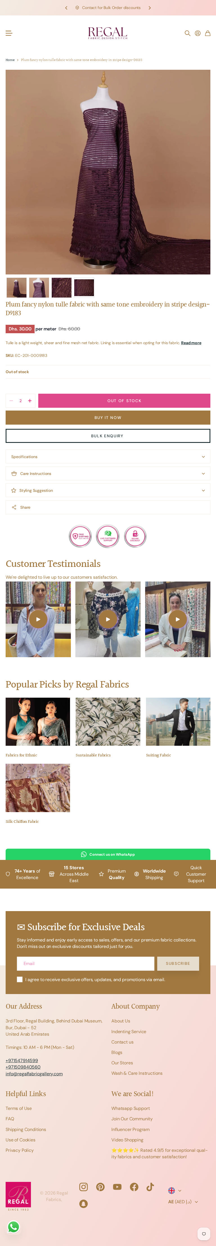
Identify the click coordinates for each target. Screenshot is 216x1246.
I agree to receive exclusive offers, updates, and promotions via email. (95, 980)
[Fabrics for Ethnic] (38, 722)
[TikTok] (150, 1187)
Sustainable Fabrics (93, 755)
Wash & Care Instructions (137, 1073)
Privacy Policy (20, 1150)
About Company (135, 1007)
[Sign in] (198, 33)
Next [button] (149, 7)
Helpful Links (26, 1094)
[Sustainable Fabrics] (108, 722)
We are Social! (132, 1094)
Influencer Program (130, 1129)
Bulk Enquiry (108, 435)
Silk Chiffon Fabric (22, 821)
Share (25, 507)
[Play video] (38, 619)
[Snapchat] (83, 1204)
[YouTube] (117, 1187)
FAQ (10, 1119)
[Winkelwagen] (207, 33)
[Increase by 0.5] (29, 401)
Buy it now (108, 417)
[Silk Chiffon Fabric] (38, 788)
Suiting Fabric (158, 755)
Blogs (116, 1052)
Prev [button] (66, 7)
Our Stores (122, 1063)
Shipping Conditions (26, 1129)
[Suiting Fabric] (178, 722)
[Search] (187, 33)
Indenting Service (128, 1032)
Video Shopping (127, 1140)
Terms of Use (19, 1108)
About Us (120, 1021)
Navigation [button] (9, 33)
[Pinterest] (100, 1187)
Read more (191, 342)
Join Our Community (132, 1119)
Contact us (122, 1042)
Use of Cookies (20, 1140)
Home (10, 60)
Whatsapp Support (130, 1108)
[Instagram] (83, 1187)
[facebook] (134, 1187)
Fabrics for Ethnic (21, 755)
